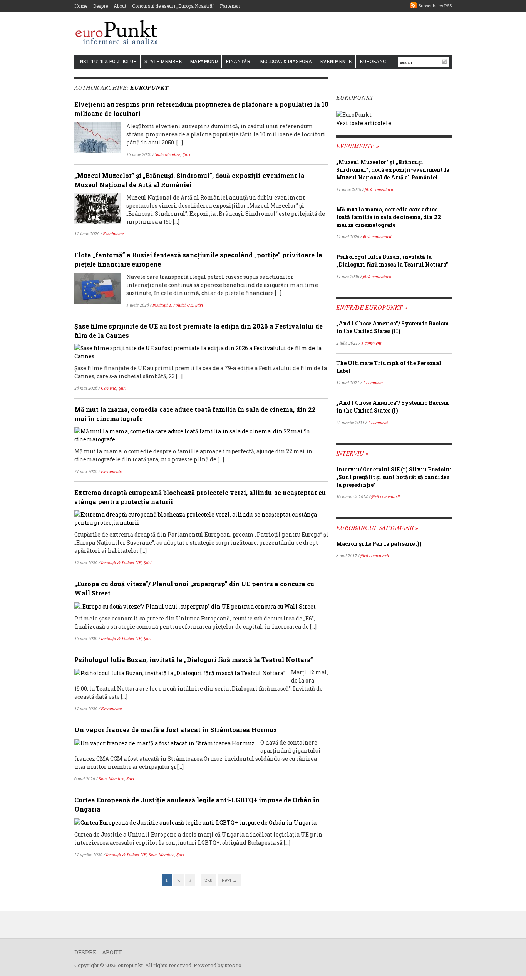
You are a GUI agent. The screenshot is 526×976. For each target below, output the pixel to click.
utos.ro (233, 965)
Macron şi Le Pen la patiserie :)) (379, 543)
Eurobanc (373, 61)
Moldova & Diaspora (286, 61)
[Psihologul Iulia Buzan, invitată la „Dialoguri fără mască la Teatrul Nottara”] (179, 672)
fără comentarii (379, 189)
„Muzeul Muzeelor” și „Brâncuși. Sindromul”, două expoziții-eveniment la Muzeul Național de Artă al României (392, 169)
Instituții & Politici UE (107, 61)
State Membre (163, 61)
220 (208, 880)
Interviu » (352, 453)
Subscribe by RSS (435, 5)
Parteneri (230, 6)
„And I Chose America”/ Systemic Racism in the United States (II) (392, 327)
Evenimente (336, 61)
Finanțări (239, 61)
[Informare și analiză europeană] (119, 32)
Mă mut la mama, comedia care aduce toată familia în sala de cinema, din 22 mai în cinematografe (388, 217)
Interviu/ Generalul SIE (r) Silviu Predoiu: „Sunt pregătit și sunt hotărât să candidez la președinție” (393, 477)
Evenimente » (357, 146)
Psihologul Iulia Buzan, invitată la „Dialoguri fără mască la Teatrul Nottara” (193, 660)
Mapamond (204, 61)
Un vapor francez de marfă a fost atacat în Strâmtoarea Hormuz (175, 730)
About (120, 6)
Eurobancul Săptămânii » (377, 527)
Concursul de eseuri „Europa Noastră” (173, 6)
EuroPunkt (149, 87)
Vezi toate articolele (363, 123)
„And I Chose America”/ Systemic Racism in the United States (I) (392, 406)
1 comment (371, 343)
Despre (100, 6)
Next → (229, 880)
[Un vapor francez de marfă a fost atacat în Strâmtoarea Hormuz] (164, 742)
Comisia (108, 388)
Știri (186, 154)
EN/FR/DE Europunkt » (371, 307)
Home (80, 6)
